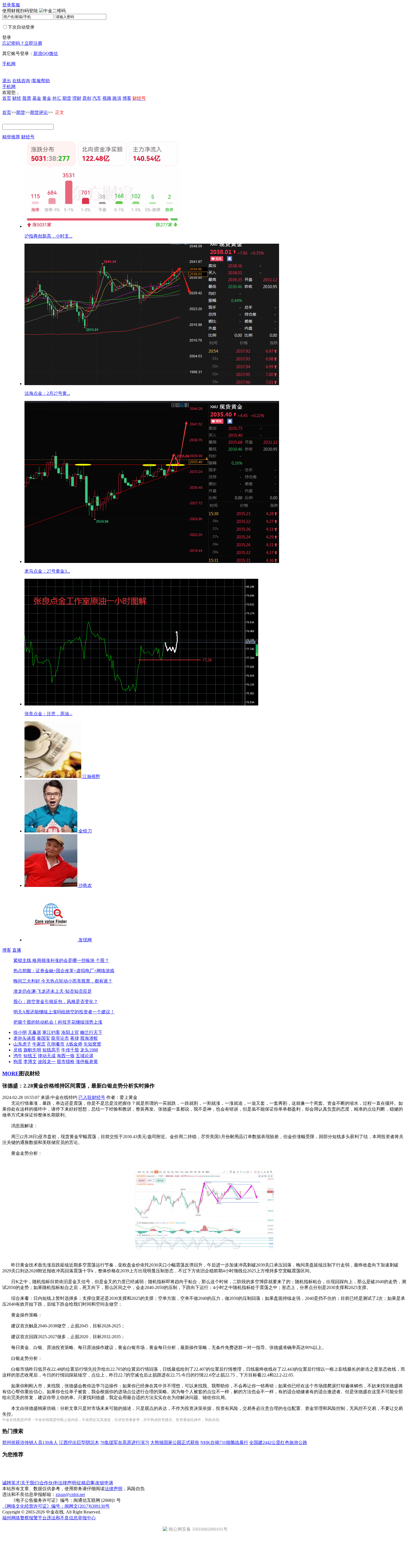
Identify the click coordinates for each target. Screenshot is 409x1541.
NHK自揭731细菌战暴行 (224, 1442)
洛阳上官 (70, 1032)
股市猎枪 (66, 1061)
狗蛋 (17, 1061)
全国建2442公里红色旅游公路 (278, 1442)
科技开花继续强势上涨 (80, 1022)
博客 (126, 98)
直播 (16, 950)
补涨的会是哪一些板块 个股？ (79, 960)
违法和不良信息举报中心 (71, 1517)
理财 (76, 98)
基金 (36, 98)
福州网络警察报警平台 (24, 1517)
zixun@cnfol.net (70, 1494)
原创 (86, 98)
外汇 (56, 98)
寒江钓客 (51, 1032)
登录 (6, 5)
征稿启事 (86, 1482)
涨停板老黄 (87, 1061)
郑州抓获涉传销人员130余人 (30, 1442)
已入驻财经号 (91, 1097)
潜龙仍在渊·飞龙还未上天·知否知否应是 (52, 991)
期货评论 (39, 112)
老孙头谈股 (24, 1038)
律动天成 (47, 1055)
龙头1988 (89, 1050)
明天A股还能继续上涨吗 (37, 1011)
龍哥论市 (60, 1038)
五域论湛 (84, 1055)
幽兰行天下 (91, 1032)
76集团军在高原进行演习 (124, 1442)
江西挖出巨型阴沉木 (79, 1442)
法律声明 (67, 1482)
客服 (15, 5)
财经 (16, 98)
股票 (26, 98)
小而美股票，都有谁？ (90, 981)
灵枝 (17, 1050)
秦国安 (43, 1038)
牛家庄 (39, 1044)
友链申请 (104, 1482)
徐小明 (20, 1032)
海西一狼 (66, 1055)
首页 (6, 98)
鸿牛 (17, 1055)
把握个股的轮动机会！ (35, 1022)
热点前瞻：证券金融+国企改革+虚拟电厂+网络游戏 (63, 970)
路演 (116, 98)
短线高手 (51, 1050)
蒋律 (74, 1038)
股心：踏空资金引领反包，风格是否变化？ (55, 1001)
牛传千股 (70, 1050)
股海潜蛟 (89, 1038)
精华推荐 (11, 136)
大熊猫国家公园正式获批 (174, 1442)
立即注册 (33, 43)
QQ (45, 53)
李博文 (30, 1061)
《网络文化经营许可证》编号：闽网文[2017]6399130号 (56, 1506)
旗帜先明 (32, 1050)
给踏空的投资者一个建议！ (88, 1011)
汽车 (96, 98)
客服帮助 (41, 80)
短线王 (30, 1055)
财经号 (28, 136)
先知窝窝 (92, 1044)
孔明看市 (56, 1044)
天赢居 (34, 1032)
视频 (106, 98)
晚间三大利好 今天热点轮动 (40, 981)
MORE (10, 1073)
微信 (53, 53)
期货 (66, 98)
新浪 (37, 53)
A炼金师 (74, 1044)
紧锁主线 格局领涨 (31, 960)
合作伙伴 (48, 1482)
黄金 (46, 98)
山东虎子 (22, 1044)
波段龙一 (47, 1061)
